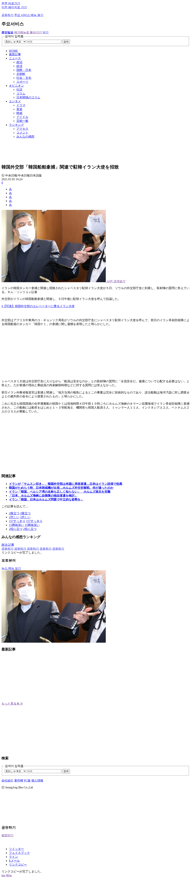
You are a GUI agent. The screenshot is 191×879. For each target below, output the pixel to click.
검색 (66, 41)
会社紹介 (7, 780)
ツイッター (16, 848)
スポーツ (22, 81)
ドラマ (20, 105)
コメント (22, 132)
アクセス (22, 128)
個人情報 (37, 780)
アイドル (22, 117)
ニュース (15, 58)
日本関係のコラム (28, 97)
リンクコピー (18, 864)
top (3, 875)
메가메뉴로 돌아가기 (28, 32)
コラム (20, 93)
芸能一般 (22, 120)
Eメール (14, 860)
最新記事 (15, 54)
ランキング (16, 124)
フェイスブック (19, 852)
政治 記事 (7, 544)
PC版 (27, 780)
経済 (19, 66)
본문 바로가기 (10, 3)
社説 (19, 89)
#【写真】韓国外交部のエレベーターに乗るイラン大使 (38, 306)
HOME (13, 50)
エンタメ (15, 101)
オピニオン (16, 85)
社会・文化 (23, 77)
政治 (19, 62)
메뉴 (9, 875)
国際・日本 (23, 70)
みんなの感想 (25, 136)
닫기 (45, 32)
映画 (19, 113)
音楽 (19, 109)
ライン (13, 856)
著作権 (18, 780)
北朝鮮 (20, 73)
